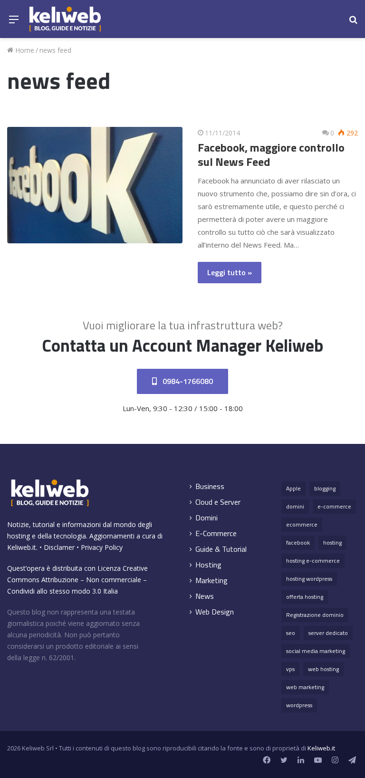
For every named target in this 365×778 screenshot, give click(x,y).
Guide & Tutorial (221, 549)
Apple (293, 488)
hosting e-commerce (313, 560)
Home (23, 50)
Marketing (211, 581)
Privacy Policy (102, 547)
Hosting (208, 565)
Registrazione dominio (315, 614)
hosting (332, 542)
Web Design (214, 612)
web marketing (305, 687)
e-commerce (334, 506)
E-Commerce (216, 533)
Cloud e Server (217, 502)
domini (295, 506)
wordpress (299, 705)
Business (209, 486)
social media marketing (315, 650)
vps (290, 668)
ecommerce (301, 524)
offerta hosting (304, 596)
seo (290, 632)
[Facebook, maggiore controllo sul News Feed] (94, 185)
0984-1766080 (187, 381)
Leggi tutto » (229, 272)
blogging (325, 488)
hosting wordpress (309, 578)
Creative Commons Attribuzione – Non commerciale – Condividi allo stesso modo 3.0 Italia (77, 580)
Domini (206, 518)
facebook (298, 542)
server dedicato (328, 632)
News (204, 596)
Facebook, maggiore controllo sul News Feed (271, 154)
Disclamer (59, 547)
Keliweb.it (21, 547)
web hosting (323, 668)
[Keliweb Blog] (65, 19)
